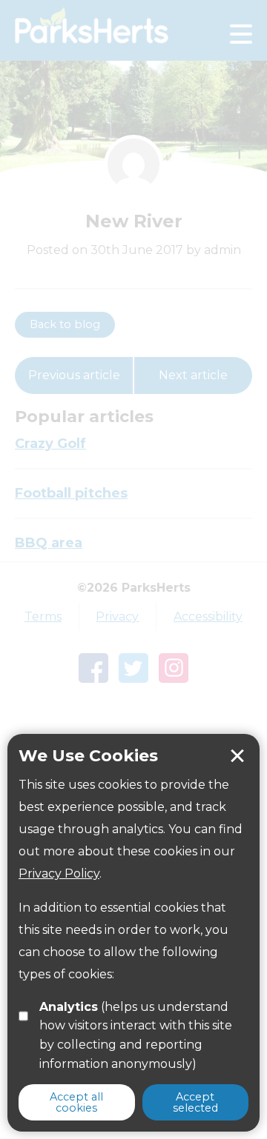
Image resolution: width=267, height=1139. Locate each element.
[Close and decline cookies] (237, 756)
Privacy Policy (59, 873)
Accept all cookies (76, 1102)
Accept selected (195, 1102)
